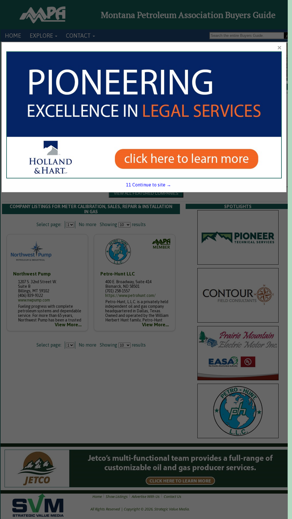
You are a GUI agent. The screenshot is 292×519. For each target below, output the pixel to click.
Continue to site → (148, 184)
